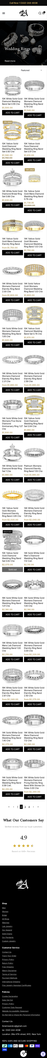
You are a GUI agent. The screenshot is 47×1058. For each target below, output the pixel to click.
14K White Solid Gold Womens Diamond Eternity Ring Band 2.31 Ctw (12, 377)
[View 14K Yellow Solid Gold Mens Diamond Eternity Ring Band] (12, 225)
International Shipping (11, 982)
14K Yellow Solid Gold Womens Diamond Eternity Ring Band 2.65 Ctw (11, 512)
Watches (5, 923)
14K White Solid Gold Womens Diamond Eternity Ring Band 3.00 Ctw (34, 646)
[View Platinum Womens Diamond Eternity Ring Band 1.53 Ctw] (34, 452)
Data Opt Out (7, 1000)
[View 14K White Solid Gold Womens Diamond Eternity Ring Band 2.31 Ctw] (12, 360)
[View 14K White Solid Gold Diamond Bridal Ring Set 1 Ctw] (12, 452)
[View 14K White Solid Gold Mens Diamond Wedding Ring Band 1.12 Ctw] (34, 719)
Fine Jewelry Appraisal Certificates (16, 985)
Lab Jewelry (7, 926)
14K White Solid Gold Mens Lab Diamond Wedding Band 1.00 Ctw (12, 646)
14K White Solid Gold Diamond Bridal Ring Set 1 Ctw (12, 468)
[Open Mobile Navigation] (5, 13)
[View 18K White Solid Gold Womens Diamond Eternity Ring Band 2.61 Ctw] (12, 674)
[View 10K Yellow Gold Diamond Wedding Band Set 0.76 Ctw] (34, 315)
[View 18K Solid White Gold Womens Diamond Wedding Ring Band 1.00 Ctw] (34, 584)
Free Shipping (8, 967)
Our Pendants (7, 937)
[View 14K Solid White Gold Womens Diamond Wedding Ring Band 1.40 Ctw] (12, 719)
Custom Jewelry (9, 941)
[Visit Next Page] (33, 807)
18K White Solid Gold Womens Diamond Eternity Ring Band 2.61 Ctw (12, 691)
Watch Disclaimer (9, 971)
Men (4, 908)
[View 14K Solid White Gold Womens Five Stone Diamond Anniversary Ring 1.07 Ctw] (12, 405)
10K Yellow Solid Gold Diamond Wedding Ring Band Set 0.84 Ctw (33, 422)
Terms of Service (9, 974)
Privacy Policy (8, 959)
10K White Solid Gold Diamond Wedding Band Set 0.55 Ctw (12, 101)
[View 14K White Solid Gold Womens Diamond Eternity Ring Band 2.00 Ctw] (12, 270)
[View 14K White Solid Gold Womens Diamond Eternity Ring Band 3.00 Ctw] (34, 629)
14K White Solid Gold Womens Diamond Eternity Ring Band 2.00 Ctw (12, 287)
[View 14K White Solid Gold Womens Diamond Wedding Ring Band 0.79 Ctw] (34, 85)
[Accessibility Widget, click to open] (43, 1054)
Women (5, 911)
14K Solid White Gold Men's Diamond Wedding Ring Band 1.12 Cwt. (34, 557)
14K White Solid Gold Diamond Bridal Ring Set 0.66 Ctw (12, 194)
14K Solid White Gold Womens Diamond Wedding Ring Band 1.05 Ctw (12, 332)
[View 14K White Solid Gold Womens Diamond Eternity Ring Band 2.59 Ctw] (34, 360)
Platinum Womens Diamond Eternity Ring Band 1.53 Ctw (33, 468)
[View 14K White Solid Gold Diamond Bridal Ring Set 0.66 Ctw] (12, 178)
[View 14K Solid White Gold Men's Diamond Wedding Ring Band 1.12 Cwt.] (34, 540)
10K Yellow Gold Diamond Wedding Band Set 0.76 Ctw (33, 331)
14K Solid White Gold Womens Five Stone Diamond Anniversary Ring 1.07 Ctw (12, 423)
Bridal (4, 915)
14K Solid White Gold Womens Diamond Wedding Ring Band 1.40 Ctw (12, 736)
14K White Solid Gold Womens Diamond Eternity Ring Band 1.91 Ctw (34, 512)
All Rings (5, 919)
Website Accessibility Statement (15, 1011)
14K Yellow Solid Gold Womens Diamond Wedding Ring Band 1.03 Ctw (33, 242)
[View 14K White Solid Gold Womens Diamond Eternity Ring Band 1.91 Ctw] (34, 495)
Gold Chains (7, 934)
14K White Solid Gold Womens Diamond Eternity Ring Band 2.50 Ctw (34, 691)
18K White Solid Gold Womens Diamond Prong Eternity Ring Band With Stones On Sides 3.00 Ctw (34, 782)
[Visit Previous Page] (13, 807)
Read (7, 61)
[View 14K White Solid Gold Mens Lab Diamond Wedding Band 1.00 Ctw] (12, 629)
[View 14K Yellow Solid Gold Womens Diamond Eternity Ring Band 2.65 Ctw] (12, 495)
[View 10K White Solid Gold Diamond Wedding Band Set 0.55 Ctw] (12, 85)
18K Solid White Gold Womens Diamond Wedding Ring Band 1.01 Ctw (12, 602)
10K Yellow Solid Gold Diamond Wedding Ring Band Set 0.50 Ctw (11, 147)
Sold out (12, 569)
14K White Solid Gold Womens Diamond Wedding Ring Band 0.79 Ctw (34, 102)
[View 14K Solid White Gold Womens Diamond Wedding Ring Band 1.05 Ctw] (12, 315)
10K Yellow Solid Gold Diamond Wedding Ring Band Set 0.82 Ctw (11, 557)
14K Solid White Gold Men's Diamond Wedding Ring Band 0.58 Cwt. (12, 781)
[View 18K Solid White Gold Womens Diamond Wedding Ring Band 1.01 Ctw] (12, 584)
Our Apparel (7, 930)
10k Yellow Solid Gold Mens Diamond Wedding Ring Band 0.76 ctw (34, 195)
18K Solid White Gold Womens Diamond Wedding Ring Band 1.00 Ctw (34, 602)
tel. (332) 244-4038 (11, 1030)
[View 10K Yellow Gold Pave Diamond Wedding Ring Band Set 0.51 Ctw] (34, 130)
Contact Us (6, 952)
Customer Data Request (12, 1007)
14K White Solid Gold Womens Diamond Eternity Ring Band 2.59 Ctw (34, 377)
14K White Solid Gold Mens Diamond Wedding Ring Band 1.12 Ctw (34, 736)
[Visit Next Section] (9, 807)
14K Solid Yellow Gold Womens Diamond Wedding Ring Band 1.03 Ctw (33, 287)
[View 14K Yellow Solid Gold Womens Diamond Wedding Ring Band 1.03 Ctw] (34, 225)
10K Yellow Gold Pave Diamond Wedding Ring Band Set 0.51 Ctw (33, 147)
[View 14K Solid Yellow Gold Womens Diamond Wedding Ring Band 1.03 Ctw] (34, 270)
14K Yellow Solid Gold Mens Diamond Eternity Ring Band (12, 241)
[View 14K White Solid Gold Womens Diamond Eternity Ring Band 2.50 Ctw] (34, 674)
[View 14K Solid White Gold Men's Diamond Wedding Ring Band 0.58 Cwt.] (12, 764)
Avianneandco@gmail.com (14, 1026)
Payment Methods (9, 978)
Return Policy (7, 963)
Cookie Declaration (10, 996)
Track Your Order (9, 956)
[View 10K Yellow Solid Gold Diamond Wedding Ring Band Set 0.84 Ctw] (34, 405)
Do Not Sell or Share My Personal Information (21, 1015)
